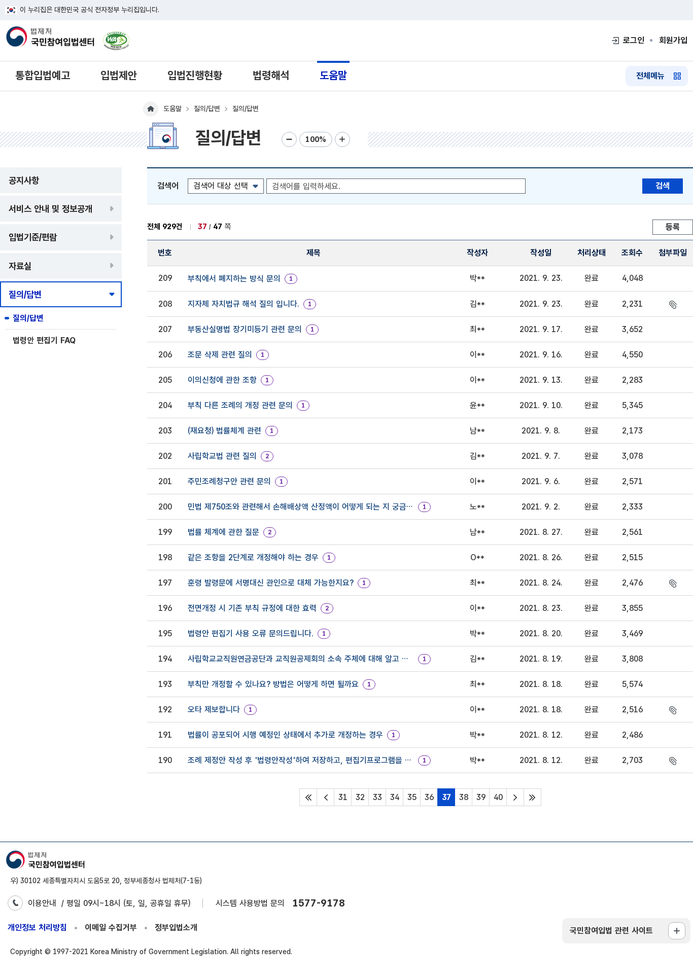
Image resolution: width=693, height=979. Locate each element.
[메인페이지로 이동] (49, 37)
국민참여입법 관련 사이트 (611, 930)
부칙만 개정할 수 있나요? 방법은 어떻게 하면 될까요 (273, 684)
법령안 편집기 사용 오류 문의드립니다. (251, 633)
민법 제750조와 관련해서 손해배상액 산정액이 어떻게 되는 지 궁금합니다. (301, 507)
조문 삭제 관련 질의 (220, 354)
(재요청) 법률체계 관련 (224, 431)
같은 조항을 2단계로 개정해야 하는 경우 (253, 557)
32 (360, 797)
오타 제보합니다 (214, 709)
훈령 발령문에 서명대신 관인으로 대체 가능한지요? (271, 583)
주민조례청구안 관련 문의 (229, 481)
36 (429, 797)
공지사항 (24, 180)
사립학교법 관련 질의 (222, 456)
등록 (673, 227)
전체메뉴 (650, 76)
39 (481, 797)
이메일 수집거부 (111, 927)
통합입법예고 (42, 75)
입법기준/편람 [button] (33, 237)
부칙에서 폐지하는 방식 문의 (234, 278)
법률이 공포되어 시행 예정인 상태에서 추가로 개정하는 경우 (285, 735)
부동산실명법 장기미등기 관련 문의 (245, 329)
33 (377, 797)
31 (343, 797)
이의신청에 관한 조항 (222, 380)
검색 (662, 186)
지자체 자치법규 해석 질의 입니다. (243, 304)
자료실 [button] (20, 266)
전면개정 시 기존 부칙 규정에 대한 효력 (252, 608)
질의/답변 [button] (25, 294)
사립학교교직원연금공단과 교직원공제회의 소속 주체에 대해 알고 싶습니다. (301, 659)
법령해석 (271, 75)
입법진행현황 (194, 75)
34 (394, 797)
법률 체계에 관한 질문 (223, 532)
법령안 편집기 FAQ (44, 340)
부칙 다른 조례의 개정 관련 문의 (240, 405)
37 (446, 797)
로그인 (633, 40)
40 (498, 797)
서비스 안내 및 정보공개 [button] (50, 208)
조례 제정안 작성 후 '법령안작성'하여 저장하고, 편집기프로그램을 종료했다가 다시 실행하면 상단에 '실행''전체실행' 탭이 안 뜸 (301, 760)
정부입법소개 (176, 927)
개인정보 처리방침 (37, 927)
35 (412, 797)
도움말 (333, 75)
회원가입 (673, 40)
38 (463, 797)
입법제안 (118, 75)
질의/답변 (28, 318)
